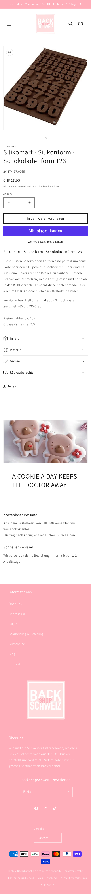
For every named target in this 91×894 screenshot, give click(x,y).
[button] (9, 24)
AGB (40, 877)
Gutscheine (17, 644)
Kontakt (14, 664)
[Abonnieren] (67, 792)
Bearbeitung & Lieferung (26, 634)
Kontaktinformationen (74, 877)
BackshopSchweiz (27, 870)
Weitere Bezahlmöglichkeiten (45, 241)
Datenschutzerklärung (21, 877)
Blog (12, 654)
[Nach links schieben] (36, 138)
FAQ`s (13, 624)
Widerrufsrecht (74, 870)
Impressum (17, 614)
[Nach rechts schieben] (55, 138)
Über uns (15, 604)
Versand (22, 186)
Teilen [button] (12, 386)
